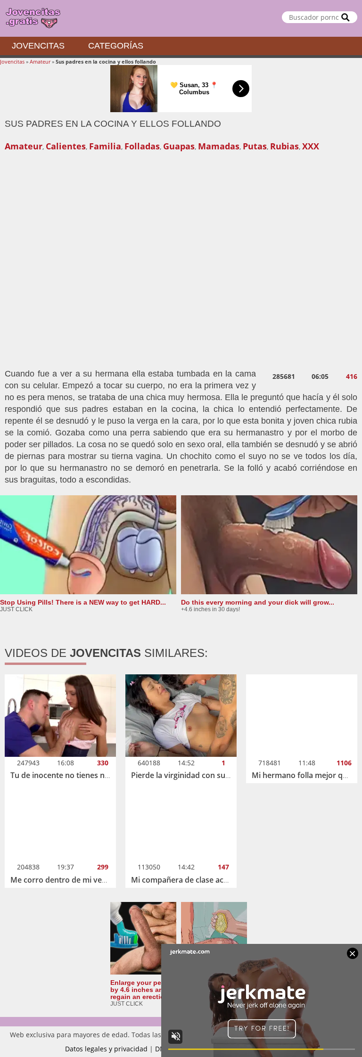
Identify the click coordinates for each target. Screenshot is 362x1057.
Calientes (66, 146)
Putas (255, 146)
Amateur (40, 61)
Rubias (284, 146)
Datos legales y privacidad (106, 1048)
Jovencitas (38, 45)
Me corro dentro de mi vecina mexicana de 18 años (101, 880)
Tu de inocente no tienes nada (64, 775)
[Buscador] (345, 17)
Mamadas (218, 146)
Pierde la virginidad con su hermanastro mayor (215, 775)
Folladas (142, 146)
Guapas (179, 146)
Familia (105, 146)
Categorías (115, 45)
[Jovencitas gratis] (181, 18)
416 (351, 376)
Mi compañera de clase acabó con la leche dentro (219, 880)
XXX (310, 146)
